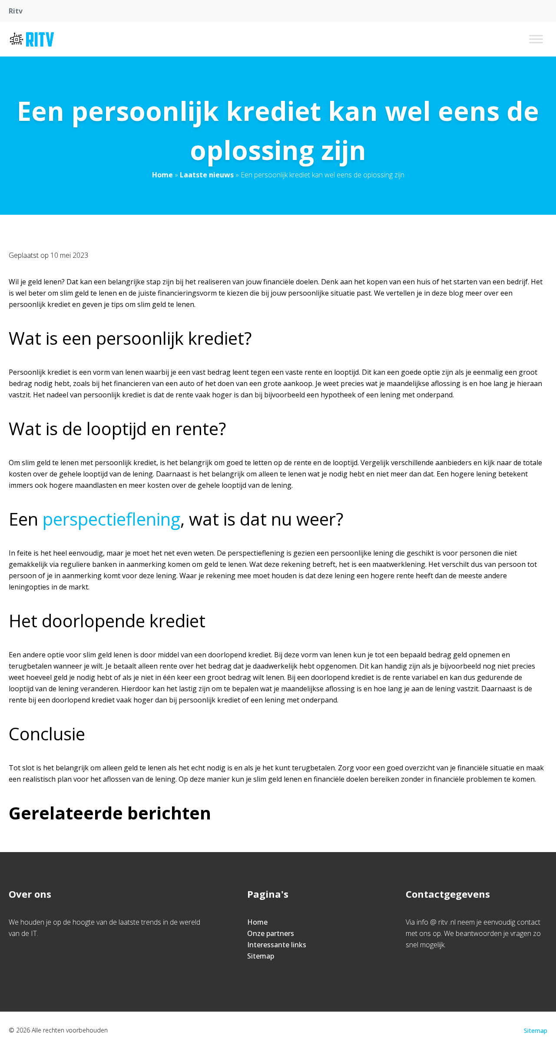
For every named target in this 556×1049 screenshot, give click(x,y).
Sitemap (260, 956)
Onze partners (270, 933)
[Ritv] (32, 39)
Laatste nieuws (207, 175)
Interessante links (276, 944)
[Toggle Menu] (536, 39)
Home (162, 175)
